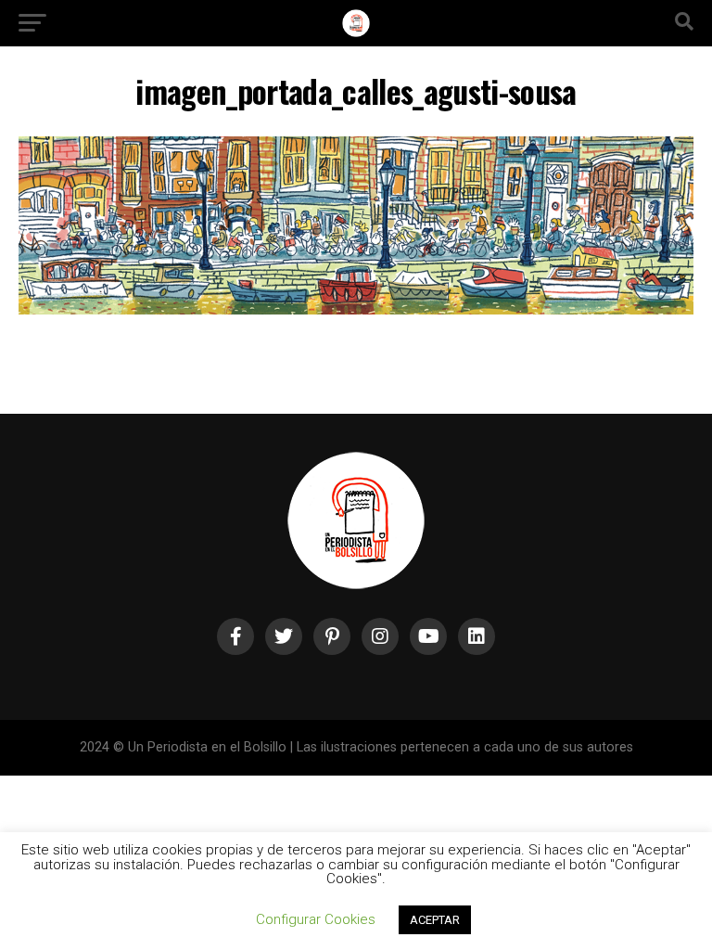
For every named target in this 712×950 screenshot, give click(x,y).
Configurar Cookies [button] (315, 919)
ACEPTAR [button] (435, 920)
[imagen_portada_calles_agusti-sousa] (356, 309)
